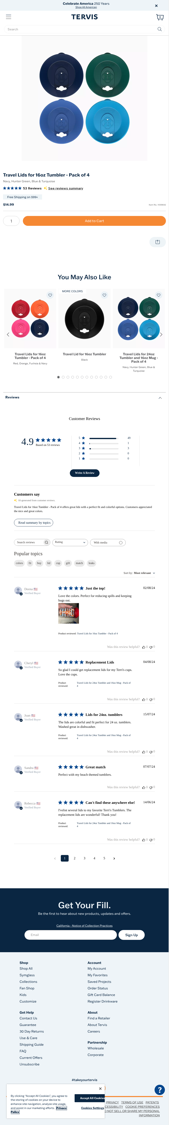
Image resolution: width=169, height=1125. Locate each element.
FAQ (23, 1051)
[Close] (100, 1088)
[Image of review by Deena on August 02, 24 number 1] (68, 613)
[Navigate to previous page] (55, 858)
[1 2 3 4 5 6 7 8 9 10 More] (11, 221)
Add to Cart (94, 221)
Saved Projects (99, 982)
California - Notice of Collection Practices (84, 926)
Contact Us (28, 1018)
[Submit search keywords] (160, 29)
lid (48, 563)
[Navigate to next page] (114, 858)
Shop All (26, 969)
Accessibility (112, 1107)
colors (19, 563)
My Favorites (98, 975)
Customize (28, 1001)
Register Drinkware (102, 1001)
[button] (131, 5)
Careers (94, 1031)
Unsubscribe (30, 1064)
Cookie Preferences (142, 1107)
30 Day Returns (32, 1031)
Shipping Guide (32, 1045)
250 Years (86, 5)
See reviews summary (65, 188)
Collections (28, 982)
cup (58, 563)
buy (39, 563)
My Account (97, 969)
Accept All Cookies (92, 1098)
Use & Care (28, 1038)
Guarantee (28, 1025)
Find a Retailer (99, 1018)
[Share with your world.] (157, 242)
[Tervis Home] (84, 17)
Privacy (112, 1102)
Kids (23, 995)
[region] (56, 1101)
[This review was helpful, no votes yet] (143, 647)
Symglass (27, 975)
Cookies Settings (92, 1108)
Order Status (98, 988)
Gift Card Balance (101, 995)
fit (30, 563)
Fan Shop (27, 988)
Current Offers (31, 1058)
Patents (152, 1102)
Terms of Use (132, 1102)
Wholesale (96, 1048)
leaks (91, 563)
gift (68, 563)
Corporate (96, 1055)
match (79, 563)
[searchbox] (84, 29)
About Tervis (97, 1025)
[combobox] (70, 542)
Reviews (12, 397)
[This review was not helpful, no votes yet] (150, 647)
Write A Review (84, 472)
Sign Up (131, 935)
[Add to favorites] (50, 295)
